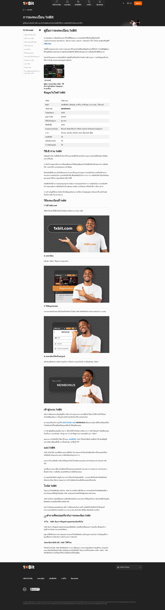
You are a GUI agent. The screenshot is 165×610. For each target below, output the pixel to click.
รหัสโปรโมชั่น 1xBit (69, 422)
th (130, 3)
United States (124, 567)
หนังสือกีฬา (72, 439)
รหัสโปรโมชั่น (28, 578)
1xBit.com (47, 43)
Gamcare (92, 603)
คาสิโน (63, 578)
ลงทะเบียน (40, 578)
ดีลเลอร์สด (74, 578)
